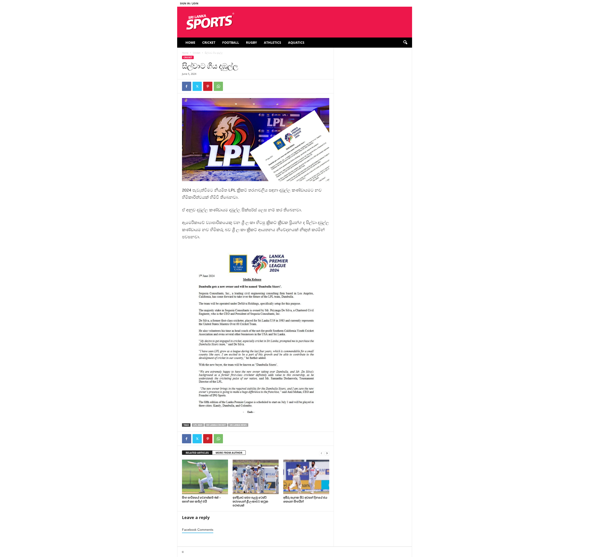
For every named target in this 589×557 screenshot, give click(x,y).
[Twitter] (197, 86)
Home (190, 42)
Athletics (272, 42)
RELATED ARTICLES (197, 452)
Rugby (251, 42)
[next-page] (327, 452)
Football (230, 42)
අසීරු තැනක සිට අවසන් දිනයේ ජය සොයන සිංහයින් (305, 499)
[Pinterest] (207, 86)
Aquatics (296, 42)
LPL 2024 (197, 425)
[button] (405, 43)
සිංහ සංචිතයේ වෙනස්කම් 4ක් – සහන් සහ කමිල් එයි (201, 499)
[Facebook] (186, 86)
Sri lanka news (238, 425)
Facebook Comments (197, 529)
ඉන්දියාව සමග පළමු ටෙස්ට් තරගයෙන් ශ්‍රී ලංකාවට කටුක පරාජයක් (250, 501)
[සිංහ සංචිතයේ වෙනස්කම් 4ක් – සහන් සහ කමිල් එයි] (205, 477)
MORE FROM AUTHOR (229, 452)
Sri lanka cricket (216, 425)
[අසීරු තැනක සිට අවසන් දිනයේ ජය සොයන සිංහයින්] (306, 477)
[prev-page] (321, 452)
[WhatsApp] (218, 86)
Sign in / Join (189, 3)
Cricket (208, 42)
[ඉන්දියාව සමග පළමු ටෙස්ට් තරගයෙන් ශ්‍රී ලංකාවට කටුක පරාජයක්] (256, 477)
